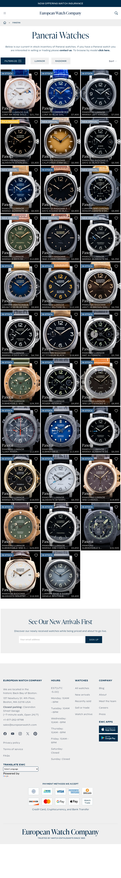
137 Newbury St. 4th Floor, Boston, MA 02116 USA (19, 700)
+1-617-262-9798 (13, 719)
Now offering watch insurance (60, 3)
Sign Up (93, 640)
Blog (101, 688)
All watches (82, 688)
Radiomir (60, 61)
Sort (111, 61)
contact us (66, 50)
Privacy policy (11, 742)
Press (102, 714)
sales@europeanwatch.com (20, 725)
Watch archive (83, 714)
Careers (103, 707)
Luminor (40, 61)
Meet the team (107, 701)
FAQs (6, 755)
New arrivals (82, 694)
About (103, 694)
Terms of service (13, 749)
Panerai (16, 23)
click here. (104, 50)
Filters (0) (11, 61)
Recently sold (83, 701)
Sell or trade (82, 707)
